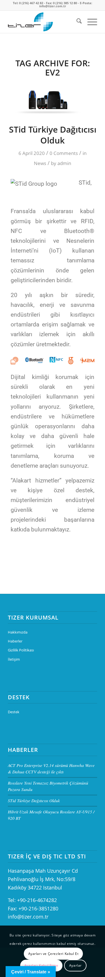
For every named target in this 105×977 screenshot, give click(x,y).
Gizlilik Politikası (21, 650)
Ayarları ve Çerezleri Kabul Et (53, 953)
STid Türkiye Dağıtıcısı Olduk (52, 135)
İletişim (14, 659)
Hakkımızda (17, 632)
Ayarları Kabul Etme (41, 965)
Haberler (15, 641)
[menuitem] (76, 22)
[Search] (76, 22)
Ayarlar (75, 965)
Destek (13, 711)
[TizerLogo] (43, 22)
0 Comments (64, 153)
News (40, 163)
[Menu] (89, 22)
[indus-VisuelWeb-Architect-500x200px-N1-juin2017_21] (52, 99)
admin (64, 163)
